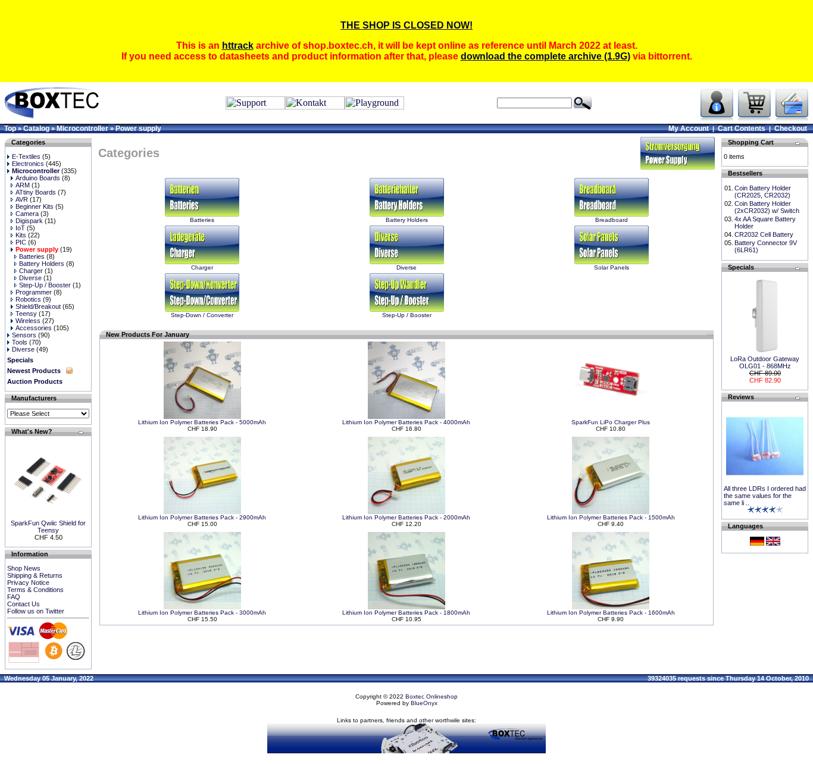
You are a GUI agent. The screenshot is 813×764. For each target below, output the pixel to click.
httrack (238, 45)
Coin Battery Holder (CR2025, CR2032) (762, 191)
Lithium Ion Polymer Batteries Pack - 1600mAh (611, 612)
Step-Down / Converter (202, 315)
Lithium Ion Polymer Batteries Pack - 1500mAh (611, 517)
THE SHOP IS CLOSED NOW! (406, 25)
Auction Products (34, 381)
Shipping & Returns (34, 575)
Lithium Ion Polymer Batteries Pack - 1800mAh (406, 612)
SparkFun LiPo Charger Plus (610, 422)
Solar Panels (611, 267)
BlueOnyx (424, 703)
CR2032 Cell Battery (763, 234)
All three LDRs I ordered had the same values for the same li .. (765, 495)
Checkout (790, 128)
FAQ (13, 596)
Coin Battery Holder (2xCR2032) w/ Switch (766, 207)
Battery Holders (407, 220)
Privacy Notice (28, 582)
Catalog (36, 128)
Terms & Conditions (35, 589)
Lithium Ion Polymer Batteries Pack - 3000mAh (202, 612)
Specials (20, 360)
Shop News (23, 568)
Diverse (406, 267)
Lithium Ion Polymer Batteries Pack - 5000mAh (202, 422)
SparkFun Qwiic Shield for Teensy (48, 526)
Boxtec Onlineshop (431, 696)
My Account (688, 128)
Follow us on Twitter (35, 611)
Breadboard (611, 220)
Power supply (138, 128)
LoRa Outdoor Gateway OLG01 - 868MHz (764, 362)
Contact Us (23, 604)
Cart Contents (741, 128)
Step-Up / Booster (406, 315)
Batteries (202, 220)
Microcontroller (82, 128)
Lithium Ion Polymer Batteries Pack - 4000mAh (406, 422)
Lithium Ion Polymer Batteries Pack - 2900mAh (202, 517)
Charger (202, 267)
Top (10, 128)
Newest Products (34, 370)
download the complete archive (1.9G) (545, 56)
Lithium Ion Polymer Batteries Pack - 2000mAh (406, 517)
